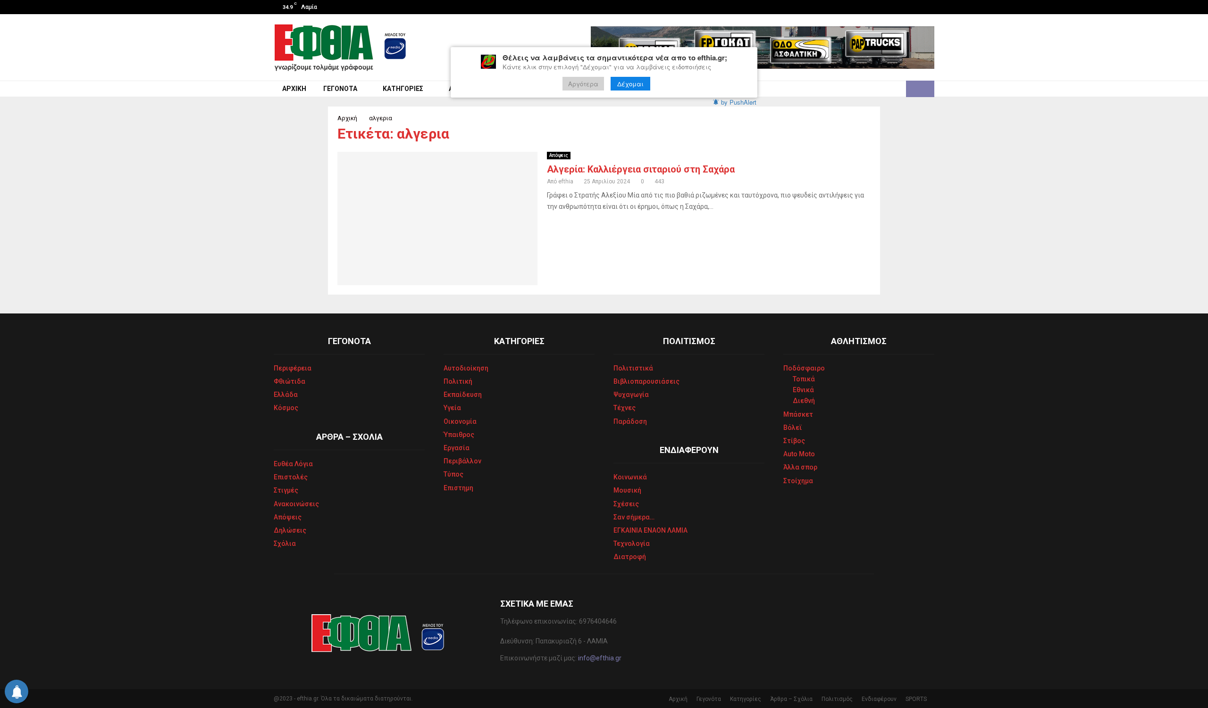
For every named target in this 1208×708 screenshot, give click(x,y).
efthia (565, 181)
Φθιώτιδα (289, 381)
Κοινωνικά (630, 477)
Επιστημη (458, 488)
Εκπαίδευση (463, 394)
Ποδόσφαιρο (804, 368)
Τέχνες (624, 408)
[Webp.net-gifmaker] (762, 47)
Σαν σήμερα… (633, 517)
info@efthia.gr (599, 658)
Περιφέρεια (292, 368)
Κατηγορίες (403, 88)
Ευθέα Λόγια (293, 464)
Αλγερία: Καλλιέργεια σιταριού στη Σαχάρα (641, 169)
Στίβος (794, 441)
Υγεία (452, 408)
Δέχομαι (630, 83)
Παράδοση (630, 421)
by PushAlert (738, 102)
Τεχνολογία (631, 543)
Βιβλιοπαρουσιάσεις (646, 381)
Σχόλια (285, 543)
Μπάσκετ (798, 414)
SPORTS (916, 699)
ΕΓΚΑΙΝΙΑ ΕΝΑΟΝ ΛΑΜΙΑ (650, 530)
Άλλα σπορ (800, 467)
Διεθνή (804, 400)
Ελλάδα (286, 394)
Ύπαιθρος (459, 434)
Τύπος (453, 474)
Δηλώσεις (290, 530)
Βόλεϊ (792, 427)
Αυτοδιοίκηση (466, 368)
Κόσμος (286, 408)
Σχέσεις (626, 504)
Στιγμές (286, 490)
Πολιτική (458, 381)
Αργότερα (583, 83)
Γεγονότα (340, 88)
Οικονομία (460, 421)
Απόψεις (558, 155)
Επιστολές (291, 477)
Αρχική (294, 88)
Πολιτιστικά (633, 368)
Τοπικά (804, 379)
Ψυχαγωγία (631, 394)
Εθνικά (803, 390)
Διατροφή (629, 556)
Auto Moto (799, 454)
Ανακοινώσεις (296, 504)
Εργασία (457, 448)
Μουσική (627, 490)
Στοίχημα (798, 481)
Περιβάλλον (462, 461)
